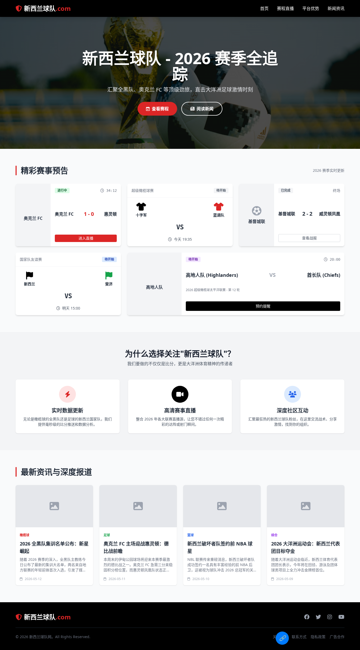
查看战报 (309, 237)
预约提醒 (263, 306)
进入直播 (86, 238)
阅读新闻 (205, 109)
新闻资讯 (336, 8)
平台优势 (310, 8)
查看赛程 (160, 109)
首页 (264, 8)
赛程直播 (285, 8)
